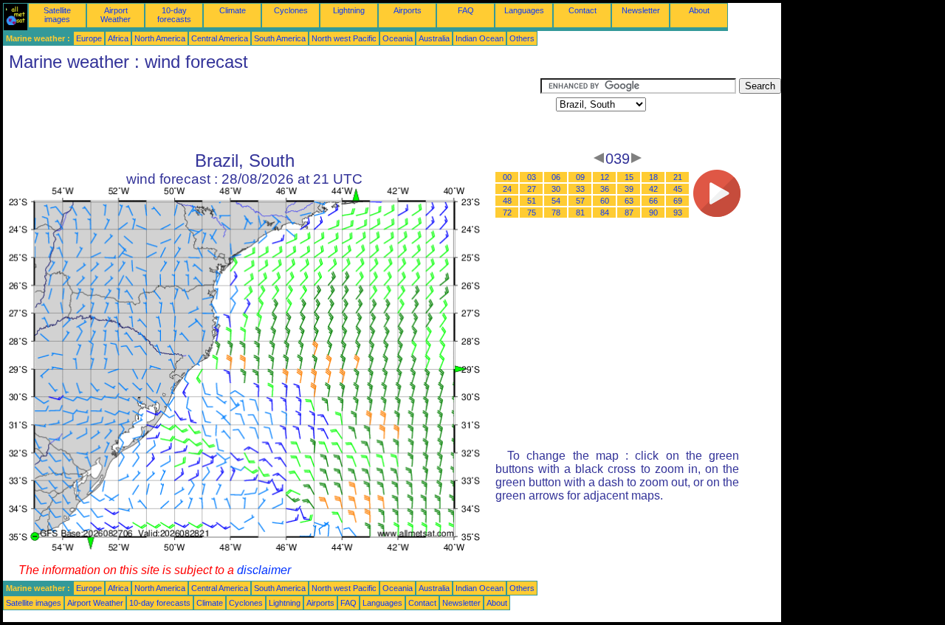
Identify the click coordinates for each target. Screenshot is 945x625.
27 (531, 188)
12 (604, 177)
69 (677, 200)
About (699, 10)
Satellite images (57, 15)
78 (555, 212)
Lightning (349, 10)
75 (531, 212)
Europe (89, 38)
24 (507, 188)
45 (677, 188)
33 (580, 188)
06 (555, 177)
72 (507, 212)
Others (522, 38)
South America (280, 38)
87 (629, 212)
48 (507, 200)
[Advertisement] (271, 111)
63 (629, 200)
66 (653, 200)
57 (580, 200)
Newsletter (641, 10)
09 (580, 177)
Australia (434, 38)
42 (653, 188)
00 (507, 177)
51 (531, 200)
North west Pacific (344, 38)
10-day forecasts (174, 15)
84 (604, 212)
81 (580, 212)
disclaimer (264, 570)
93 (677, 212)
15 (629, 177)
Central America (219, 38)
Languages (524, 10)
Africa (118, 38)
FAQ (466, 10)
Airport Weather (115, 15)
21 (677, 177)
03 (531, 177)
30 (555, 188)
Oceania (397, 38)
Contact (582, 10)
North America (159, 38)
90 (653, 212)
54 (555, 200)
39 (629, 188)
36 (604, 188)
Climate (232, 10)
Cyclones (291, 10)
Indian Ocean (480, 38)
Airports (408, 10)
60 (604, 200)
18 (653, 177)
